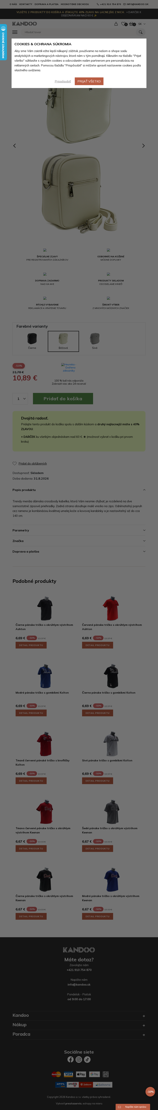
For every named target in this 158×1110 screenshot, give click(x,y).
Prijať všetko (89, 81)
